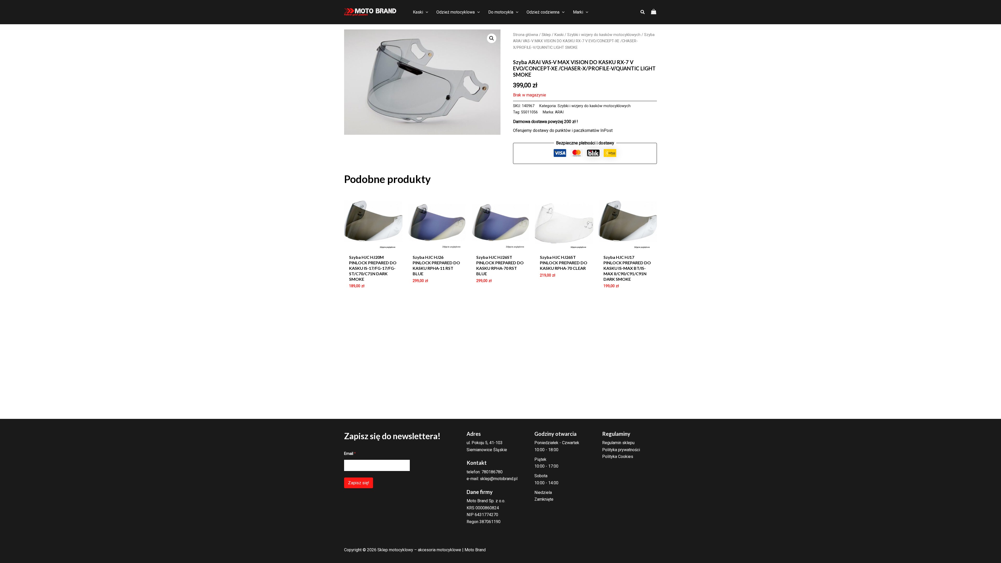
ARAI (559, 112)
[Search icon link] (642, 12)
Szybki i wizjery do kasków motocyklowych (603, 34)
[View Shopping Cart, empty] (653, 12)
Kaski (559, 34)
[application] (425, 12)
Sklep (546, 34)
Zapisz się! (358, 482)
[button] (491, 38)
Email (350, 453)
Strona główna (525, 34)
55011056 (529, 112)
